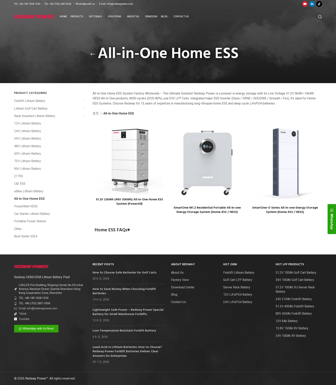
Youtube (24, 319)
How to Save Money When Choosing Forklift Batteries (124, 291)
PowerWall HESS (26, 206)
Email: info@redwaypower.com (38, 308)
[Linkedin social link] (312, 4)
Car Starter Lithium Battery (32, 214)
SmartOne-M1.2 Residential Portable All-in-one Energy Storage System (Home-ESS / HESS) (207, 210)
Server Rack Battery (236, 287)
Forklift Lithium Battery (29, 101)
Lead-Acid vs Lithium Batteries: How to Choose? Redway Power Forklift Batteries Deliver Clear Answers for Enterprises (127, 352)
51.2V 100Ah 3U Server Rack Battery (295, 289)
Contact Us (178, 302)
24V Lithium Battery (27, 131)
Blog (174, 294)
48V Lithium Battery (27, 146)
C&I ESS (19, 183)
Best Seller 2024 (25, 236)
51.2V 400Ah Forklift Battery (295, 306)
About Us (177, 272)
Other (18, 229)
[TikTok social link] (319, 4)
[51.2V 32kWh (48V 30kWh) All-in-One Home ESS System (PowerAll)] (130, 159)
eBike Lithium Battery (28, 191)
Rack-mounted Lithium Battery (34, 116)
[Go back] (93, 54)
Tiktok (22, 313)
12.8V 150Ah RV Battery (292, 328)
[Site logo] (35, 16)
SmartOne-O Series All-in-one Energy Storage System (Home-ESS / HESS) (285, 210)
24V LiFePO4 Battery (237, 302)
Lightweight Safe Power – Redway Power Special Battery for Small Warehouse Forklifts (128, 312)
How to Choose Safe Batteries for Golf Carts (125, 272)
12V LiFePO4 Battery (237, 294)
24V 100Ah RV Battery (291, 336)
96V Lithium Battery (27, 169)
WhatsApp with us (85, 4)
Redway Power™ (36, 378)
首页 (96, 113)
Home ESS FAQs (112, 230)
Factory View (180, 280)
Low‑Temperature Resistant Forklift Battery (124, 330)
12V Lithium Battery (27, 123)
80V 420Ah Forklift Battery (294, 313)
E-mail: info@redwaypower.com (116, 4)
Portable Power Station (30, 221)
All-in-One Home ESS (29, 199)
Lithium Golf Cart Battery (30, 108)
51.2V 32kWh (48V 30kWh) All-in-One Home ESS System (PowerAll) (129, 201)
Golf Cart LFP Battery (237, 280)
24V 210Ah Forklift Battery (294, 299)
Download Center (183, 287)
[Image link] (31, 266)
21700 (18, 176)
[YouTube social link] (305, 4)
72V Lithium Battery (27, 161)
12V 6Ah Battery (287, 321)
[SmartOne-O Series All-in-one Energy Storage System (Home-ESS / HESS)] (285, 163)
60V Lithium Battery (27, 153)
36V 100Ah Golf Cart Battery (295, 280)
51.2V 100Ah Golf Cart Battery (296, 272)
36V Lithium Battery (27, 138)
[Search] (320, 17)
